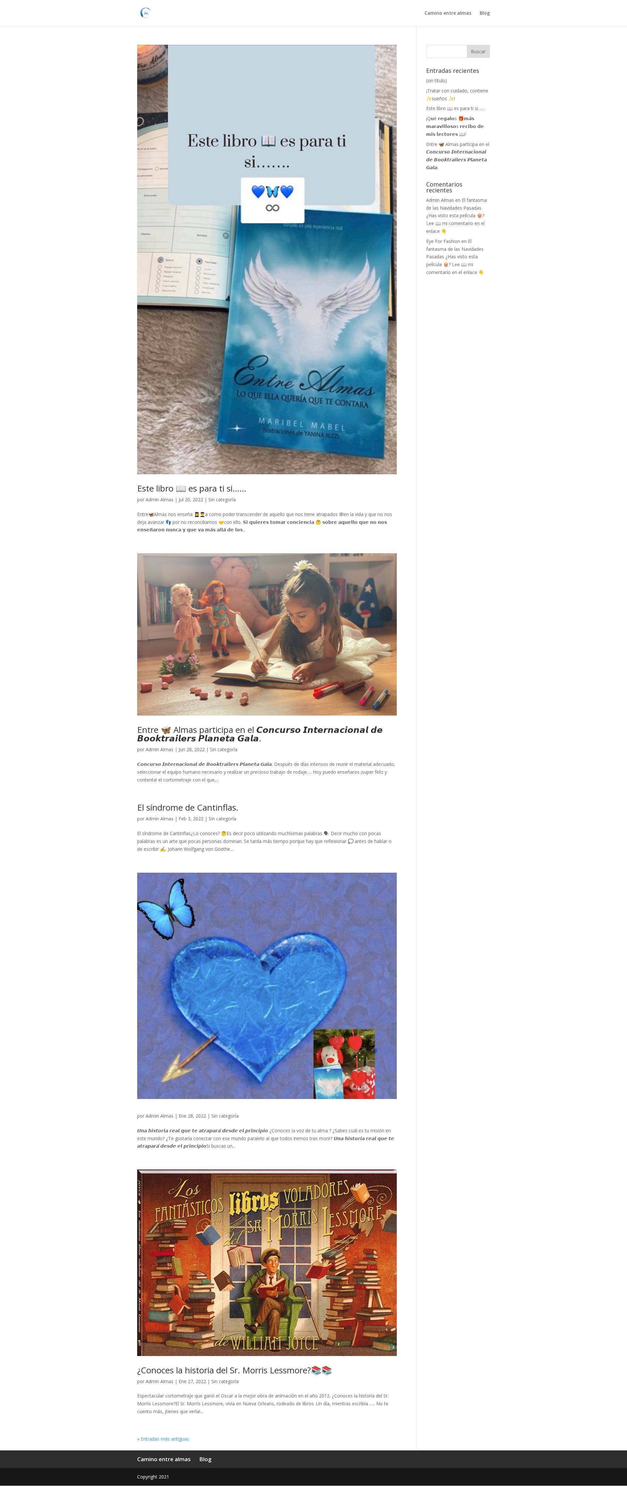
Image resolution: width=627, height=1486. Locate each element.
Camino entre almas (448, 13)
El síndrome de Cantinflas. (187, 807)
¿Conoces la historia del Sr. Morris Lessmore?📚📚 (234, 1370)
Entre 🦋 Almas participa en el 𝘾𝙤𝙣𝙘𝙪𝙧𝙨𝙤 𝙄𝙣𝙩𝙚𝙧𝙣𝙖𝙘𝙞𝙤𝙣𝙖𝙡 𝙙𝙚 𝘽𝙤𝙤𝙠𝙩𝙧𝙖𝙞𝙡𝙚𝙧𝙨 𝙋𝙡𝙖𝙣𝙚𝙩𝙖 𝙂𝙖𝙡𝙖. (260, 734)
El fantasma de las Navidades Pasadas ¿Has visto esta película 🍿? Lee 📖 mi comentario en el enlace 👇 (456, 215)
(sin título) (436, 80)
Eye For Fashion (443, 241)
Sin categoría (222, 499)
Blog (485, 13)
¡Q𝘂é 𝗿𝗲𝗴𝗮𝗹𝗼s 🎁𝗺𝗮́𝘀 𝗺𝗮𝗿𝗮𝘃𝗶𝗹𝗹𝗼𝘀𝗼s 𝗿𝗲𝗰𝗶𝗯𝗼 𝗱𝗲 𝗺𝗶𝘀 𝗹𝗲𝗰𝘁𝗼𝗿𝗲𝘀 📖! (455, 126)
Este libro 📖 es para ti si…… (191, 488)
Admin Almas (159, 499)
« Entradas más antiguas (163, 1439)
